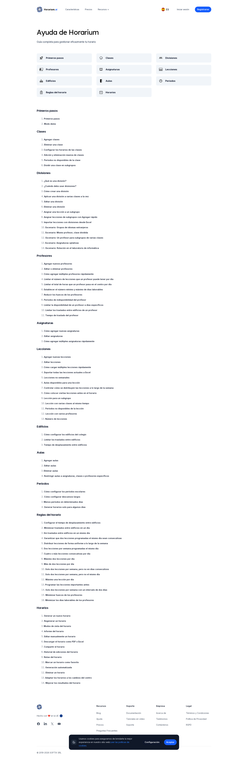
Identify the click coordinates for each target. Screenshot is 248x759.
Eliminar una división (54, 207)
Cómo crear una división (56, 191)
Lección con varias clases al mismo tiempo (67, 403)
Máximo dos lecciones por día (59, 559)
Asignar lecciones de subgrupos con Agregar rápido (70, 217)
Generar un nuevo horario (57, 616)
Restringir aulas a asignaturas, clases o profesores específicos (76, 476)
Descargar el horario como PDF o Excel (64, 641)
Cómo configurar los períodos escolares (64, 491)
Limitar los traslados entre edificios (62, 439)
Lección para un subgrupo (57, 398)
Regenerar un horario (55, 621)
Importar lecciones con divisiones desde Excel (67, 222)
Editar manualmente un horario (59, 636)
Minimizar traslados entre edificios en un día (67, 528)
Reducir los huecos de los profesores (63, 294)
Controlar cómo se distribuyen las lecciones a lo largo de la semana (79, 388)
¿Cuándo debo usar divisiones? (60, 186)
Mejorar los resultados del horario (62, 683)
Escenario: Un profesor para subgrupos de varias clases (74, 238)
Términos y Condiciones (197, 713)
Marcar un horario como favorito (62, 662)
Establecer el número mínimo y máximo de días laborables (73, 289)
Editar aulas (50, 465)
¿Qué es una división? (55, 181)
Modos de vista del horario (57, 626)
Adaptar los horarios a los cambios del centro (68, 678)
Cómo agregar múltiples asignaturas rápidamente (69, 341)
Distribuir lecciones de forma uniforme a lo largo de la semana (76, 543)
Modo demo (50, 124)
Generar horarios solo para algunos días (65, 507)
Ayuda (99, 719)
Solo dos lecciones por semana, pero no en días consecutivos (77, 569)
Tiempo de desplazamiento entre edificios (65, 445)
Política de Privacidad (196, 719)
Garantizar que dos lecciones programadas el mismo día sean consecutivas (83, 538)
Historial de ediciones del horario (61, 652)
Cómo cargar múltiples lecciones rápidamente (67, 367)
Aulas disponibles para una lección (62, 383)
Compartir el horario (54, 647)
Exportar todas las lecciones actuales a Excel (67, 372)
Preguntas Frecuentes (106, 730)
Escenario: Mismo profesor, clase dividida (66, 232)
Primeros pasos (52, 118)
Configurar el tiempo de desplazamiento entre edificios (72, 522)
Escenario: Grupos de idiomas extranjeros (66, 227)
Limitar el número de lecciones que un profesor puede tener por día (78, 279)
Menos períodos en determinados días (63, 502)
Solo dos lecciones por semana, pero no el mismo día (72, 574)
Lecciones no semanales (56, 377)
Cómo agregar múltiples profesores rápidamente (69, 274)
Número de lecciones (56, 419)
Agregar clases (51, 139)
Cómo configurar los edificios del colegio (65, 434)
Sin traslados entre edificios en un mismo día (67, 533)
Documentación (133, 713)
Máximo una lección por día (59, 579)
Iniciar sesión (183, 9)
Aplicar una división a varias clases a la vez (66, 196)
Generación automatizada (58, 667)
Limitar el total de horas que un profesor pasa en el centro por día (78, 284)
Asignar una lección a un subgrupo (62, 212)
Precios (88, 9)
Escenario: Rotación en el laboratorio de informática (72, 248)
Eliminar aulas (51, 471)
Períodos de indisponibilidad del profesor (65, 300)
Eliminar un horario (55, 672)
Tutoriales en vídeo (135, 719)
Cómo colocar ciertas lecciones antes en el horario (70, 393)
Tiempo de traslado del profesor (61, 315)
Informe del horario (54, 631)
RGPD (188, 725)
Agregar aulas (51, 460)
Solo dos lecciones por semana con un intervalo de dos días (76, 590)
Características (72, 9)
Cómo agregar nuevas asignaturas (61, 331)
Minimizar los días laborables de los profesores (69, 600)
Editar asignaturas (53, 336)
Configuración (152, 742)
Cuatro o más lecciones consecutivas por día (67, 553)
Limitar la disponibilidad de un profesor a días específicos (73, 305)
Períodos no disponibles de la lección (64, 408)
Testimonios (161, 719)
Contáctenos (162, 725)
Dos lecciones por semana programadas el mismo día (71, 548)
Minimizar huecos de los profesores (63, 595)
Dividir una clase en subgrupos (60, 165)
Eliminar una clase (53, 144)
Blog (98, 713)
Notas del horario (53, 657)
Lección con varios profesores (61, 413)
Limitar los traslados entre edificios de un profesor (71, 310)
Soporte (130, 725)
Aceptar (170, 742)
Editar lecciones (52, 362)
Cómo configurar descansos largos (62, 497)
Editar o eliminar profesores (58, 269)
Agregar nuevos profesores (58, 263)
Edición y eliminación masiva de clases (64, 155)
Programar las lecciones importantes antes (67, 584)
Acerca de (161, 713)
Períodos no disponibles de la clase (62, 160)
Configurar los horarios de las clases (63, 150)
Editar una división (53, 201)
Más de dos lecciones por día (59, 564)
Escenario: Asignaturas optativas (62, 243)
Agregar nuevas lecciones (57, 357)
